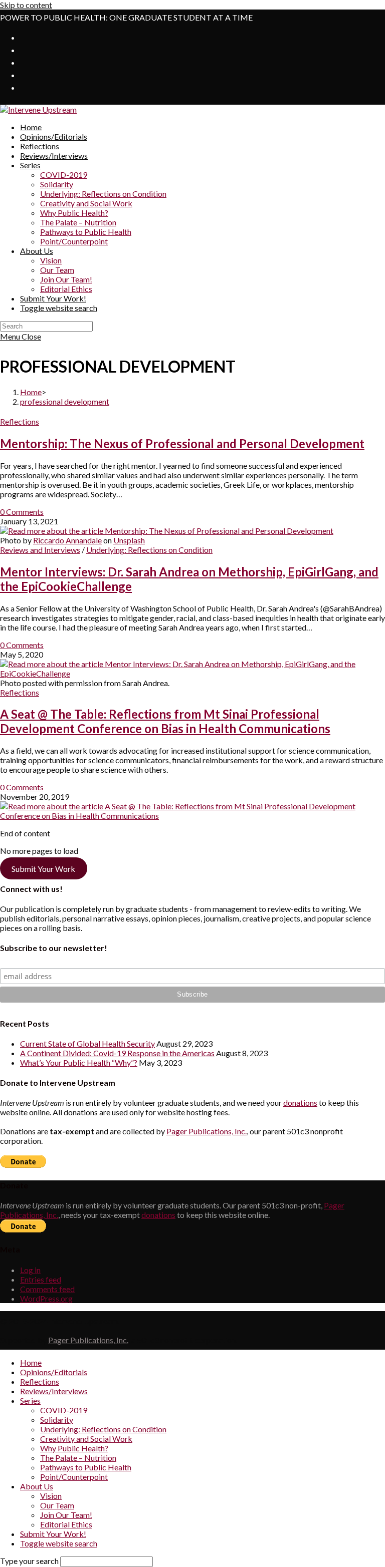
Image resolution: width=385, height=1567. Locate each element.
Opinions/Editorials (53, 1372)
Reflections (19, 421)
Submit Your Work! (53, 1533)
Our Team (57, 1505)
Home (31, 1362)
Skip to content (26, 5)
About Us (36, 1486)
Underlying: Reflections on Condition (149, 549)
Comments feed (47, 1289)
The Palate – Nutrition (78, 1457)
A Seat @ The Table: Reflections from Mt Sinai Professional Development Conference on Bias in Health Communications (165, 721)
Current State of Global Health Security (87, 1043)
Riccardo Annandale (67, 540)
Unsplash (129, 540)
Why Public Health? (74, 1448)
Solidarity (56, 1419)
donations (300, 1102)
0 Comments (22, 511)
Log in (30, 1270)
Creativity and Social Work (86, 1438)
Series (30, 1400)
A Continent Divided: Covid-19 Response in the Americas (117, 1053)
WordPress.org (46, 1298)
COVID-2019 (63, 1410)
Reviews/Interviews (54, 1391)
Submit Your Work (43, 868)
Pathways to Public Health (85, 1467)
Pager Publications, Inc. (206, 1131)
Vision (51, 1495)
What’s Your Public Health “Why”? (78, 1062)
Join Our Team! (66, 1514)
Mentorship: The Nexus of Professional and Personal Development (182, 443)
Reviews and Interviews (40, 549)
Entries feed (40, 1279)
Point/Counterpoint (74, 1476)
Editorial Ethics (66, 1524)
